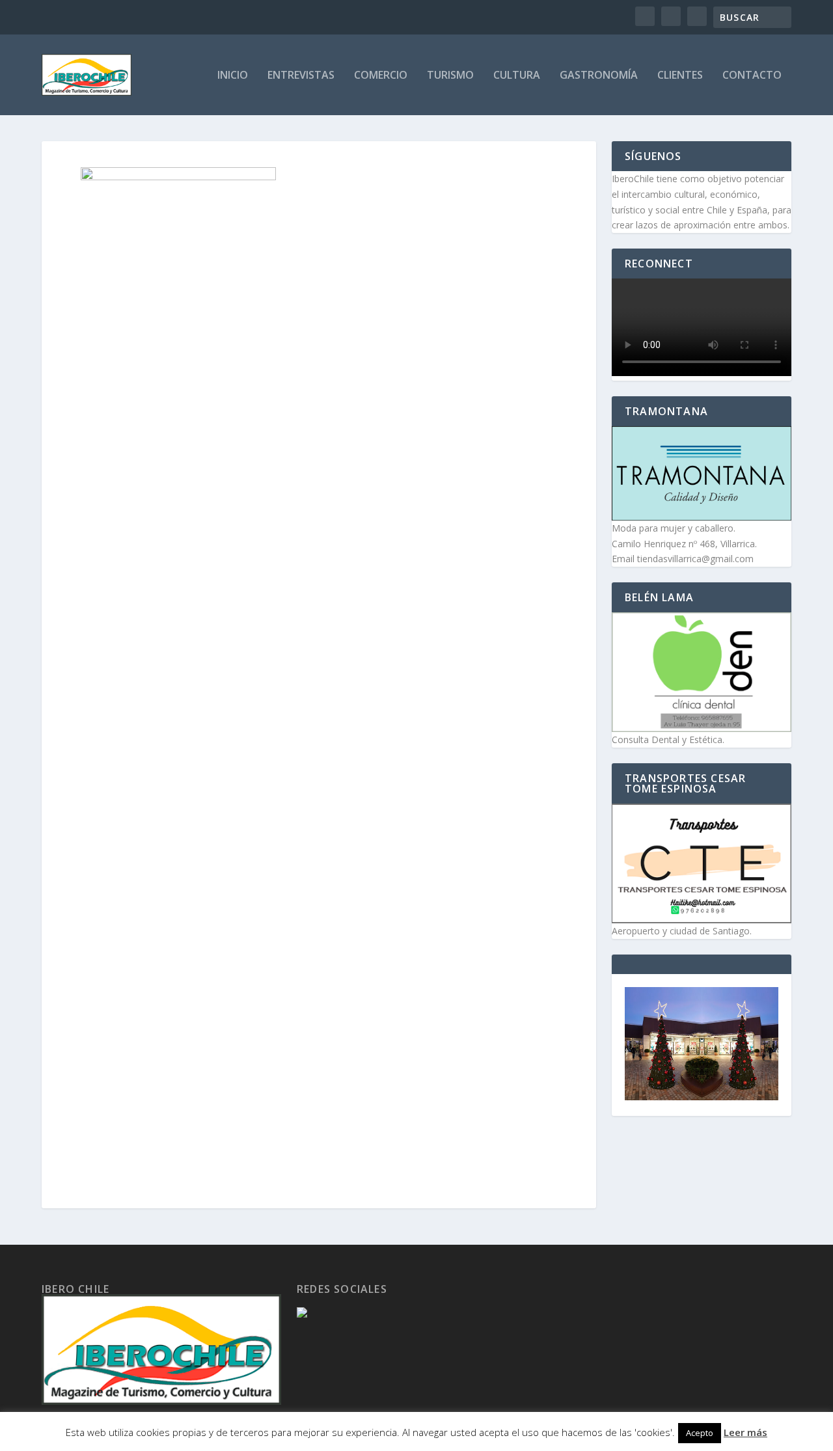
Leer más (745, 1432)
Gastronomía (599, 76)
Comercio (380, 76)
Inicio (232, 76)
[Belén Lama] (701, 672)
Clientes (680, 76)
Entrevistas (301, 76)
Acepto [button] (699, 1433)
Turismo (450, 76)
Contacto (752, 76)
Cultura (516, 76)
